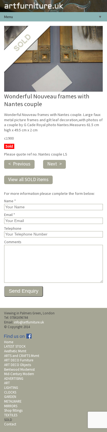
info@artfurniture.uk (29, 322)
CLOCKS (10, 392)
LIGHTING (11, 387)
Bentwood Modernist (19, 369)
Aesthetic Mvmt (15, 351)
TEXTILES (10, 415)
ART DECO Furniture (18, 360)
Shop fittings (13, 410)
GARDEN (10, 396)
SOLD (8, 419)
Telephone (12, 229)
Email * (9, 215)
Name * (10, 201)
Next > (54, 164)
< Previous (19, 164)
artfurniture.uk (33, 6)
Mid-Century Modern (19, 374)
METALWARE (12, 401)
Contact (10, 424)
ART (7, 383)
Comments (12, 242)
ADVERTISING (13, 378)
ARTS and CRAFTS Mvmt (21, 355)
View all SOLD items (28, 179)
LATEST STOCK (15, 346)
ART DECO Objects (17, 364)
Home (8, 342)
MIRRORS (10, 406)
